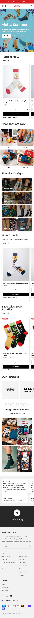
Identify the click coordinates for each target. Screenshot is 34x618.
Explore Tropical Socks (20, 35)
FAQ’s (3, 584)
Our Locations (6, 556)
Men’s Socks (22, 559)
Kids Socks (22, 562)
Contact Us (5, 587)
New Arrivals (22, 569)
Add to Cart (15, 114)
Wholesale (5, 590)
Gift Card (21, 575)
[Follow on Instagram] (7, 596)
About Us (4, 559)
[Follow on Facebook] (3, 596)
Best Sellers (22, 572)
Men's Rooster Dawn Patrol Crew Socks (15, 283)
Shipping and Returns (8, 562)
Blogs (3, 566)
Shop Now (6, 35)
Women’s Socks (23, 556)
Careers (4, 569)
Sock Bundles (23, 566)
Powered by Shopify (21, 613)
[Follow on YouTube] (11, 596)
